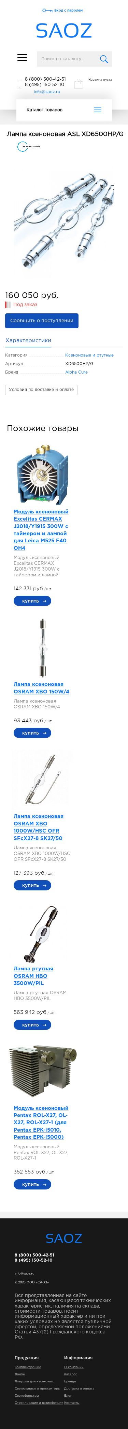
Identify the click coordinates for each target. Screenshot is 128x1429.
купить (30, 601)
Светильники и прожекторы (37, 1388)
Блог (68, 1395)
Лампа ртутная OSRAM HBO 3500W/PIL (33, 976)
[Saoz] (64, 30)
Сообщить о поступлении (41, 321)
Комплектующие (28, 1367)
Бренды (70, 1381)
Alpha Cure (76, 372)
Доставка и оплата (79, 1388)
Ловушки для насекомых (34, 1381)
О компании (74, 1367)
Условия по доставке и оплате (41, 390)
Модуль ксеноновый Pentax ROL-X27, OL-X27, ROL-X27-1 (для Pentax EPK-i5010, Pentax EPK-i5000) (41, 1123)
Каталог (70, 1374)
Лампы (20, 1374)
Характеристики (28, 340)
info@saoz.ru (47, 92)
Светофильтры (27, 1395)
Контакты (72, 1402)
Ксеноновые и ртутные (89, 355)
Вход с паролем (68, 10)
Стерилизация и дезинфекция (39, 1402)
